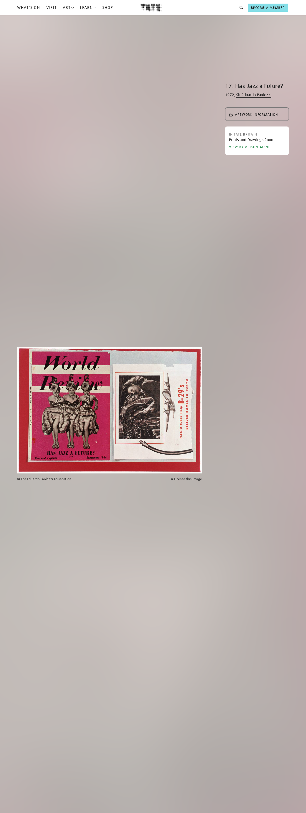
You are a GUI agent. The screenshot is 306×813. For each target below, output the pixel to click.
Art (67, 7)
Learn (86, 7)
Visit (51, 7)
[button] (240, 7)
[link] (91, 479)
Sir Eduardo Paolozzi (253, 95)
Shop (107, 7)
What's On (28, 7)
